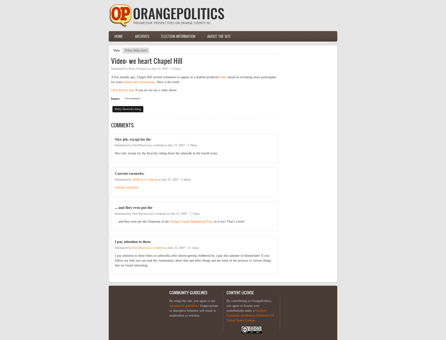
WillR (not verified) (144, 179)
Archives (142, 36)
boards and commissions (139, 82)
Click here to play (122, 90)
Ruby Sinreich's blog (128, 109)
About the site (219, 36)
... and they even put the (133, 207)
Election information (178, 36)
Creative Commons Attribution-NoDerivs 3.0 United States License (250, 315)
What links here (136, 50)
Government (132, 98)
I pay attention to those (133, 242)
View (117, 50)
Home (119, 36)
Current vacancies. (129, 173)
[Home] (167, 26)
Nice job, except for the (133, 139)
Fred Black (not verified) (147, 247)
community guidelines (183, 306)
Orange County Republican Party (191, 221)
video (223, 77)
